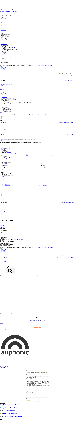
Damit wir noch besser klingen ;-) (3, 360)
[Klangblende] (64, 73)
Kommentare (1, 323)
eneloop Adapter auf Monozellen (5, 159)
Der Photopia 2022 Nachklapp (4, 211)
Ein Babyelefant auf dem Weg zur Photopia (5, 212)
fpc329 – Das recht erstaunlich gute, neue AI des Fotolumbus (9, 11)
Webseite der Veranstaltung (3, 30)
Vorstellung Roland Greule (4, 222)
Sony (5, 151)
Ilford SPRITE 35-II (13, 47)
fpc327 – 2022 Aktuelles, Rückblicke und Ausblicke (7, 88)
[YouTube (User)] (65, 257)
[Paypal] (72, 75)
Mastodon (5, 67)
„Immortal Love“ (6, 178)
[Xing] (69, 127)
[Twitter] (65, 80)
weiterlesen (1, 63)
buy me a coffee (20, 239)
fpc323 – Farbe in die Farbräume (5, 140)
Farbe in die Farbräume (3, 85)
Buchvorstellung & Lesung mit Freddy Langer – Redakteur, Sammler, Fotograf (8, 27)
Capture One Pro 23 (3, 149)
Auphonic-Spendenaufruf (3, 160)
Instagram (5, 195)
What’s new (2, 148)
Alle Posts (1, 321)
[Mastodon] (63, 75)
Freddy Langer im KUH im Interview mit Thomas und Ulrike (7, 84)
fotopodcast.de (6, 194)
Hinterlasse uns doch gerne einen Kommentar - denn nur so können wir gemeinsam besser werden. (43, 65)
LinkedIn (5, 69)
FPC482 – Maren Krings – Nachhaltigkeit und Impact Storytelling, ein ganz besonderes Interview (12, 416)
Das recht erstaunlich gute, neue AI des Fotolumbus (6, 210)
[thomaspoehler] (62, 127)
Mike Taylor (3, 404)
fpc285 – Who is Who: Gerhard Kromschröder (4, 366)
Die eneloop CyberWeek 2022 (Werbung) (5, 158)
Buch (11, 175)
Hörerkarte (4, 240)
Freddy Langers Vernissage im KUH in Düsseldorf (10, 98)
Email (4, 68)
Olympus (7, 151)
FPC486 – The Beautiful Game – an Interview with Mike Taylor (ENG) (12, 404)
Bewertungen (8, 239)
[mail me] (72, 127)
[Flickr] (66, 75)
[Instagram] (60, 75)
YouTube (5, 119)
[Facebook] (58, 257)
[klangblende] (68, 73)
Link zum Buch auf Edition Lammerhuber (6, 53)
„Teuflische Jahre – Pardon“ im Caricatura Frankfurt (11, 153)
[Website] (68, 134)
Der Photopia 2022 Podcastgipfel (4, 261)
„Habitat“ (8, 175)
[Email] (60, 73)
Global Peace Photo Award (4, 97)
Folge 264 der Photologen (8, 152)
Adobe (9, 148)
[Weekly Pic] (69, 80)
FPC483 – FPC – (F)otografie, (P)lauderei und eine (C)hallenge (10, 407)
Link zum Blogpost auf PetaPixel (4, 44)
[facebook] (66, 127)
